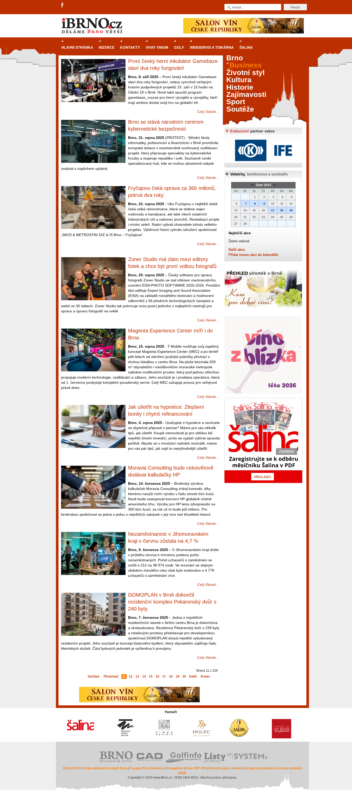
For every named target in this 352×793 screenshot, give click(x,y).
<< (253, 185)
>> (274, 185)
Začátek (93, 676)
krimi (212, 768)
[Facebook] (62, 5)
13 (137, 676)
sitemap (236, 768)
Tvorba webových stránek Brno (104, 768)
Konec (205, 676)
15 (151, 676)
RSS (66, 768)
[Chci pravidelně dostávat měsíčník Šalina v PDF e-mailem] (263, 440)
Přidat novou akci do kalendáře (253, 255)
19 (177, 676)
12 (130, 676)
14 (144, 676)
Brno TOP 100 (196, 768)
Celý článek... (208, 112)
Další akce (237, 250)
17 (164, 676)
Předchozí (111, 676)
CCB (75, 768)
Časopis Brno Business (147, 768)
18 (171, 676)
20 (184, 676)
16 (157, 676)
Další (193, 676)
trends (223, 768)
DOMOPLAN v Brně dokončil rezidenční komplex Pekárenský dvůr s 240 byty (172, 602)
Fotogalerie (175, 768)
